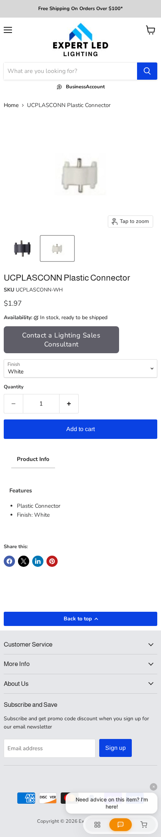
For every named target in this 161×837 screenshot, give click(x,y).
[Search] (147, 71)
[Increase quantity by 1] (69, 403)
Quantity (14, 387)
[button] (21, 248)
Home (11, 105)
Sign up (115, 748)
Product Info (33, 459)
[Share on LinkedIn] (37, 561)
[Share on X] (23, 561)
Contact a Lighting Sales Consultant (61, 340)
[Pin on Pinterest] (52, 561)
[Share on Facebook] (9, 561)
